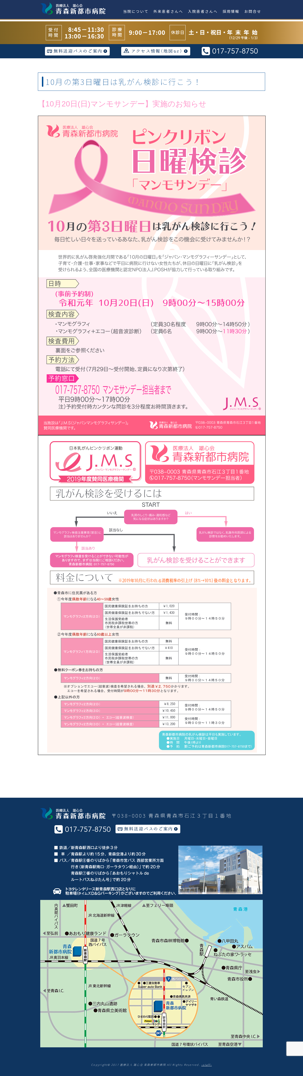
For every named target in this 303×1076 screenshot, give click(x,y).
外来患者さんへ (168, 11)
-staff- (206, 1065)
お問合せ (252, 11)
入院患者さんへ (203, 11)
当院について (136, 11)
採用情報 (231, 11)
